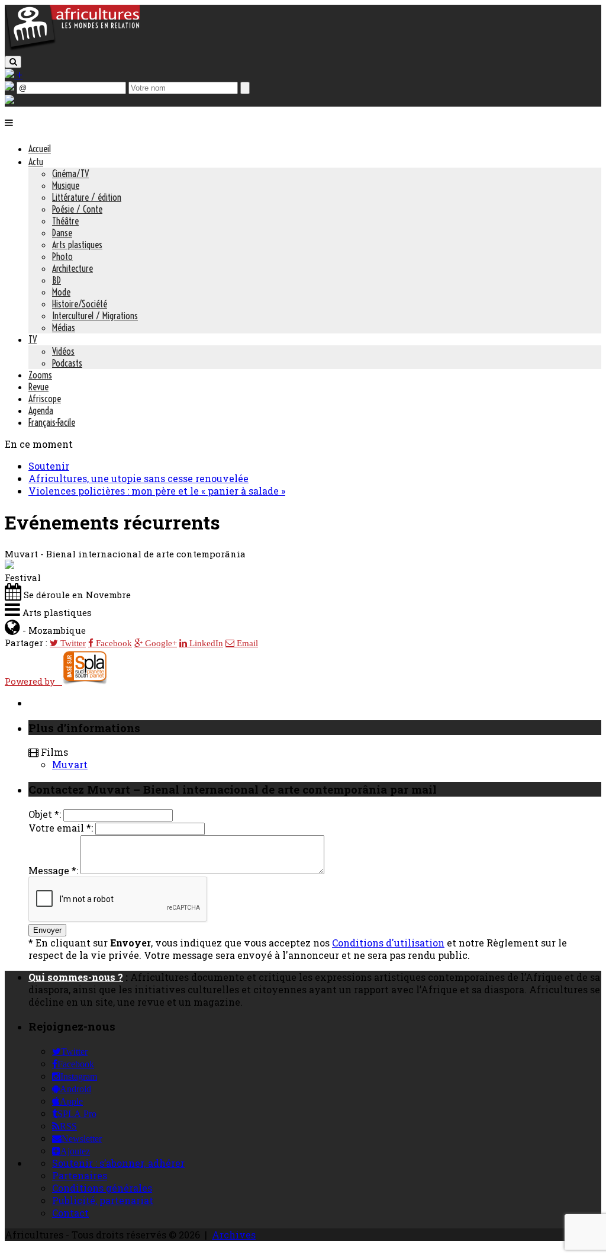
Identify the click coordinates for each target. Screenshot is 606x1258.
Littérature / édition (86, 197)
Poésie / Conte (77, 209)
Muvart (70, 764)
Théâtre (65, 221)
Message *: (53, 870)
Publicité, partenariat (102, 1200)
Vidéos (63, 351)
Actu (35, 162)
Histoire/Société (79, 304)
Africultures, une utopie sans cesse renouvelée (138, 478)
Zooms (40, 375)
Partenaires (79, 1175)
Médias (63, 327)
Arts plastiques (77, 245)
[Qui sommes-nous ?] (9, 100)
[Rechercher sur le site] (13, 62)
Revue (38, 387)
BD (56, 280)
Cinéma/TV (70, 173)
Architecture (72, 268)
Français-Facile (51, 422)
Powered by (33, 681)
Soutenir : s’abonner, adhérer (118, 1163)
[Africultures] (72, 48)
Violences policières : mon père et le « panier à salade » (156, 490)
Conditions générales (102, 1188)
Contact (70, 1212)
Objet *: (44, 814)
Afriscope (44, 399)
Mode (61, 292)
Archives (234, 1234)
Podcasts (67, 363)
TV (32, 339)
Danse (62, 233)
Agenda (40, 410)
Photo (62, 256)
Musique (65, 185)
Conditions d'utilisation (388, 942)
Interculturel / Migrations (95, 316)
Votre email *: (60, 827)
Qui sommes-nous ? (75, 977)
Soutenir (48, 466)
